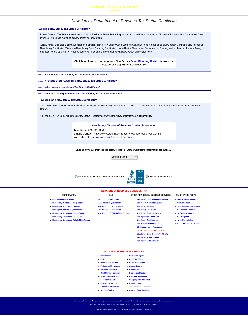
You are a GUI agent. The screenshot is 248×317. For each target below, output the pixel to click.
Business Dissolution (138, 276)
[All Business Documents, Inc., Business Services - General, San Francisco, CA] (135, 183)
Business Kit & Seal (108, 270)
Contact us (147, 309)
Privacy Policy (102, 309)
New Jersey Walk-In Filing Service (150, 203)
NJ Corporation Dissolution (188, 224)
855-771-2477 (158, 5)
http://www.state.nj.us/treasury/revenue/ (109, 137)
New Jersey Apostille (145, 206)
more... (40, 75)
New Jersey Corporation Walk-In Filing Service (71, 220)
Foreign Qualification (137, 273)
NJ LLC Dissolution (185, 220)
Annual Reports (135, 266)
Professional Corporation (110, 266)
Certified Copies (107, 290)
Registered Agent (136, 256)
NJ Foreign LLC (183, 217)
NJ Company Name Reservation (150, 227)
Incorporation (105, 256)
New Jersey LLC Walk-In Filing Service (113, 213)
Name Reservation (137, 263)
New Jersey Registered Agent (149, 213)
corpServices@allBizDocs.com (158, 9)
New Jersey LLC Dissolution (109, 210)
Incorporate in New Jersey (63, 199)
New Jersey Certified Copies (148, 220)
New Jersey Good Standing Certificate (152, 199)
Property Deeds (135, 283)
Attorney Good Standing (139, 290)
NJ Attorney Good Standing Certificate (152, 234)
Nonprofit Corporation (109, 263)
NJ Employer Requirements (148, 241)
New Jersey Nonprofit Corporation (66, 206)
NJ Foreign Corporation (186, 213)
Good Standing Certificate (147, 61)
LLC (102, 259)
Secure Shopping (114, 309)
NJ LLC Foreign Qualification (109, 203)
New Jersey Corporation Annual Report (68, 213)
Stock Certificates (136, 259)
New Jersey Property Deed (148, 237)
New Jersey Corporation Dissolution (67, 217)
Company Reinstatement (139, 280)
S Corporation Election (109, 276)
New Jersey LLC (183, 203)
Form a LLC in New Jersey (108, 199)
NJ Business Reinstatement (148, 224)
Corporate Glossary (128, 309)
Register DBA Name (108, 283)
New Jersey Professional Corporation (67, 203)
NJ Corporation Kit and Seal (148, 217)
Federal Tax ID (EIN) (108, 280)
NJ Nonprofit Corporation (187, 210)
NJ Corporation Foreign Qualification (67, 210)
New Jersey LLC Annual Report (110, 206)
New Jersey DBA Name (146, 210)
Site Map (139, 309)
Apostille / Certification (109, 287)
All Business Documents (61, 7)
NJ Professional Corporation (188, 206)
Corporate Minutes (137, 270)
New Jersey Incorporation (187, 199)
